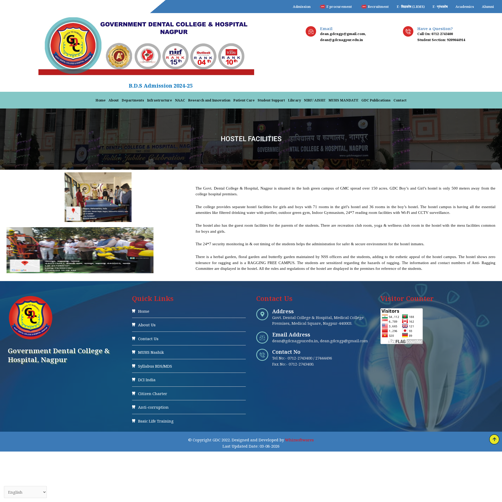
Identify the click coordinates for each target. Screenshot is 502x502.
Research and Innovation (209, 100)
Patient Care (244, 100)
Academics (464, 6)
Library (294, 100)
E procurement (339, 6)
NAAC (180, 100)
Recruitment (378, 6)
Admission (302, 6)
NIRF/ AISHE (315, 100)
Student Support (271, 100)
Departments (133, 100)
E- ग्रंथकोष (440, 6)
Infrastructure (159, 100)
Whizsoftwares (299, 439)
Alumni (488, 6)
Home (100, 100)
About (114, 100)
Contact (400, 100)
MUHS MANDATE (343, 100)
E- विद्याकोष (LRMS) (411, 6)
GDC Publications (376, 100)
